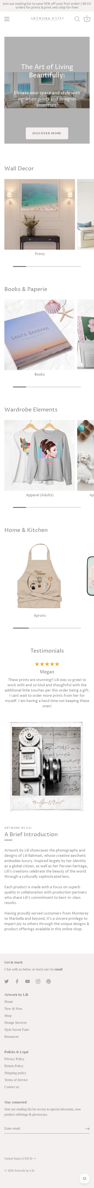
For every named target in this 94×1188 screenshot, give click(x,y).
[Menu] (7, 19)
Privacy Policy (14, 1059)
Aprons (40, 615)
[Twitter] (6, 981)
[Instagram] (38, 981)
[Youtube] (27, 981)
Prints (40, 254)
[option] (47, 690)
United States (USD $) (18, 1158)
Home (8, 1001)
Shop (8, 1015)
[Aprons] (39, 576)
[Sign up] (87, 1129)
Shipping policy (15, 1073)
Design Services (15, 1022)
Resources (11, 1036)
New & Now (13, 1008)
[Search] (77, 19)
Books (40, 374)
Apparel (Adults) (40, 495)
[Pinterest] (48, 981)
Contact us (11, 1087)
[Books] (39, 335)
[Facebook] (17, 981)
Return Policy (13, 1066)
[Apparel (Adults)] (39, 455)
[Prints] (39, 214)
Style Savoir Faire (16, 1029)
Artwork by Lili (24, 1170)
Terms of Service (16, 1080)
